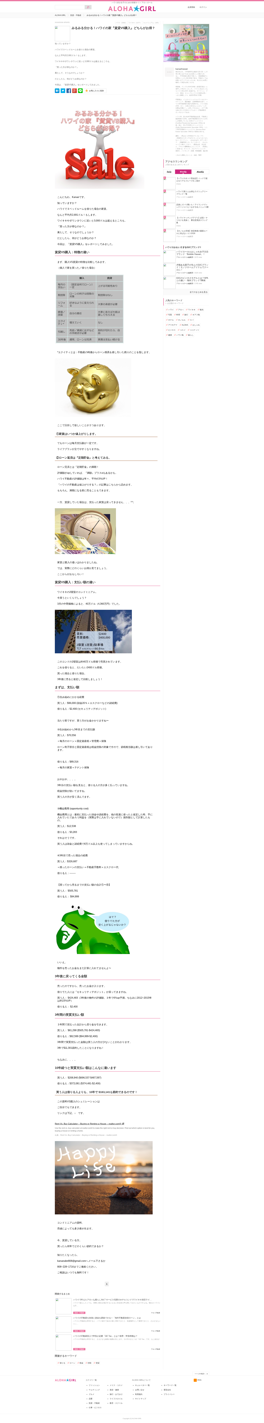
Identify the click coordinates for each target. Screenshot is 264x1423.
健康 (170, 335)
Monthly (200, 172)
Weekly (183, 172)
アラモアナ (172, 325)
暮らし (191, 335)
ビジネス (172, 330)
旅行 (186, 315)
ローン (72, 1363)
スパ (192, 320)
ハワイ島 (180, 335)
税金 (81, 1363)
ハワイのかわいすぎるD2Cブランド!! (183, 247)
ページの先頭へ (200, 1374)
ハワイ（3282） (121, 23)
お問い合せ (139, 1390)
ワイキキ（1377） (135, 23)
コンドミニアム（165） (151, 23)
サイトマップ (140, 1399)
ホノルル (181, 320)
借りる (62, 1363)
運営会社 (167, 1390)
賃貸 (97, 1363)
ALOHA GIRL (60, 15)
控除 (89, 1363)
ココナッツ (194, 330)
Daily (169, 172)
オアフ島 (196, 315)
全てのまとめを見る (199, 292)
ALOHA (185, 325)
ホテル (171, 320)
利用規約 (138, 1394)
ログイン (203, 7)
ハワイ (171, 310)
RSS (199, 1380)
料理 (178, 315)
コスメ (182, 330)
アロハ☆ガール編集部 (184, 257)
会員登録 (191, 7)
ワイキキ (191, 310)
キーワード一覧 (170, 1385)
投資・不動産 (75, 15)
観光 (202, 310)
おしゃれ (196, 325)
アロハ (181, 310)
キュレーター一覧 (142, 1385)
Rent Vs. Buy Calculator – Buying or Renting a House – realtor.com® (88, 1123)
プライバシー (169, 1394)
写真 (170, 315)
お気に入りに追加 (96, 91)
